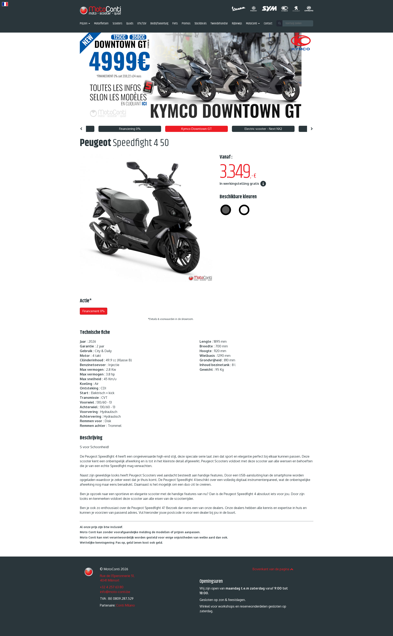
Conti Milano (125, 605)
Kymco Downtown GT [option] (196, 129)
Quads (129, 23)
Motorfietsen (101, 23)
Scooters (117, 23)
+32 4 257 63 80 (111, 587)
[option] (196, 78)
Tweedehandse (219, 23)
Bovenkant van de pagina (271, 569)
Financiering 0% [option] (130, 129)
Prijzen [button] (84, 23)
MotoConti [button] (252, 23)
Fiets (175, 23)
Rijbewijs (237, 23)
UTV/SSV (141, 23)
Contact (268, 23)
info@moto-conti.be (115, 592)
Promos (186, 23)
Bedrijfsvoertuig (159, 23)
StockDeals (200, 23)
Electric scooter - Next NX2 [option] (263, 129)
